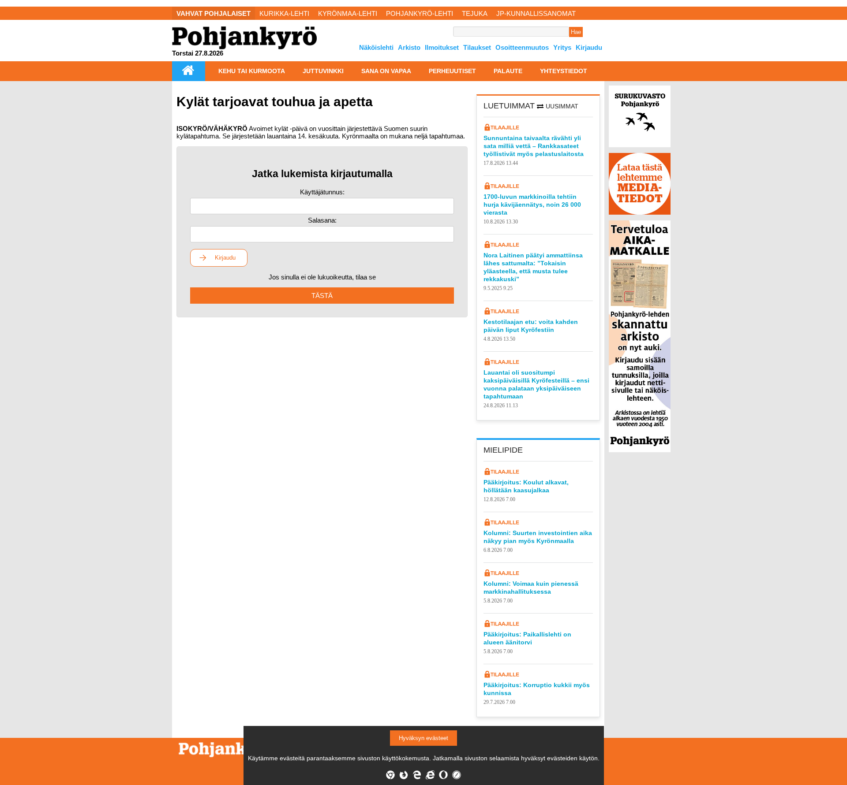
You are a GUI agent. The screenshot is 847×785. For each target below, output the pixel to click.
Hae (576, 32)
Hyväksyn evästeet (423, 738)
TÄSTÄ (322, 295)
